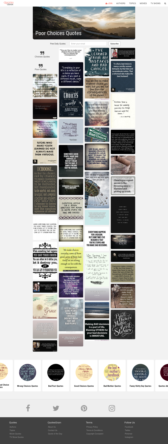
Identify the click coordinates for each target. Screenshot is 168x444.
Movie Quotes (15, 433)
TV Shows (155, 3)
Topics (132, 3)
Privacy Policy (92, 426)
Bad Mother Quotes (112, 386)
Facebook (129, 426)
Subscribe (114, 43)
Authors (120, 3)
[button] (165, 3)
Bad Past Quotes (55, 386)
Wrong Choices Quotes (27, 386)
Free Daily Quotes (58, 43)
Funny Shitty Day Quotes (140, 386)
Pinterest (128, 433)
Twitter (127, 430)
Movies (143, 3)
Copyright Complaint (94, 433)
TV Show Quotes (17, 437)
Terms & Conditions (94, 430)
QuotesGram (8, 3)
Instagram (129, 437)
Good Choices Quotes (84, 386)
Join (110, 3)
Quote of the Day (55, 433)
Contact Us (52, 430)
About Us (52, 426)
